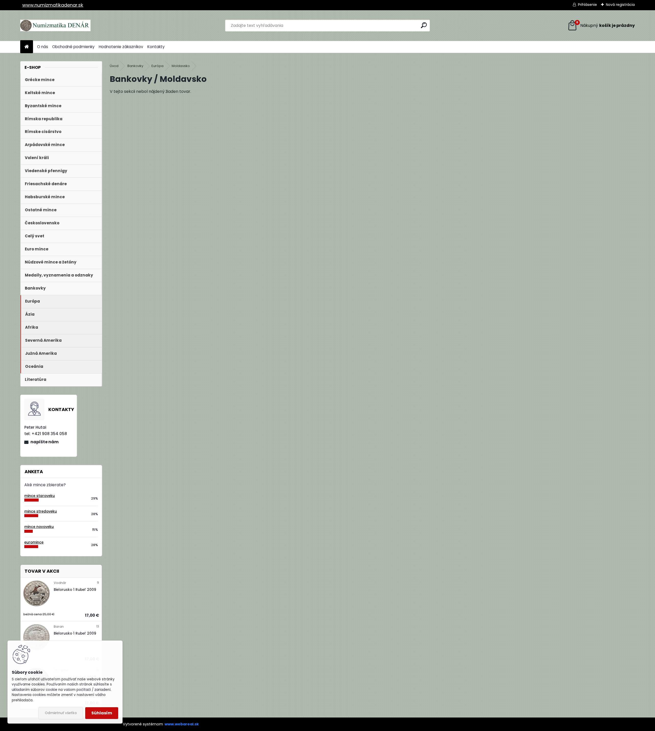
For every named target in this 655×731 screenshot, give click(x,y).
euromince (33, 542)
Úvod (114, 65)
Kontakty (156, 46)
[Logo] (55, 25)
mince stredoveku (40, 511)
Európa (157, 65)
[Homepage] (26, 47)
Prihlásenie (587, 4)
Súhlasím (101, 713)
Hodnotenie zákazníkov (121, 46)
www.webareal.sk (182, 724)
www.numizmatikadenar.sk (52, 5)
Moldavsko (181, 65)
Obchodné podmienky (73, 46)
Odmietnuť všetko (61, 713)
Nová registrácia (620, 4)
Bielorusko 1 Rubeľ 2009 (75, 589)
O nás (42, 46)
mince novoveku (39, 526)
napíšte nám (44, 442)
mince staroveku (39, 495)
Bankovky (135, 65)
